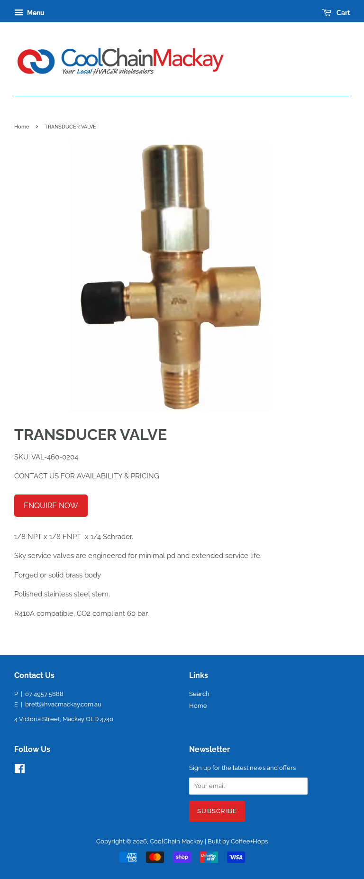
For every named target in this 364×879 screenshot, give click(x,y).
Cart (342, 13)
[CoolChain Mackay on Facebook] (19, 770)
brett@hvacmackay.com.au (63, 704)
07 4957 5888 (44, 693)
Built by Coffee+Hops (238, 841)
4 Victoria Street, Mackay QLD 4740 (63, 719)
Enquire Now (51, 505)
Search (199, 693)
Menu (35, 13)
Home (21, 126)
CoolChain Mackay (176, 841)
